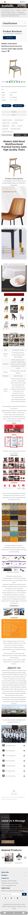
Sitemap (19, 906)
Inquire (7, 105)
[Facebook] (2, 898)
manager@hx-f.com (11, 885)
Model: (3, 92)
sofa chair (14, 123)
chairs (13, 126)
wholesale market (15, 129)
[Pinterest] (14, 898)
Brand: (3, 95)
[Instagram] (11, 898)
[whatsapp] (18, 898)
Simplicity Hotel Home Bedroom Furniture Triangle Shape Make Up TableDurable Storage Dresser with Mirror (19, 863)
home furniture (19, 120)
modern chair (6, 123)
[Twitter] (8, 898)
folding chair (5, 126)
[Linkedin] (5, 898)
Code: (2, 97)
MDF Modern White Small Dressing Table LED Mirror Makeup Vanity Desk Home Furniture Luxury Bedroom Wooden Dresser (9, 863)
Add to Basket (18, 105)
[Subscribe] (24, 894)
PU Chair (20, 126)
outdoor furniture (7, 120)
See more (8, 37)
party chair (5, 129)
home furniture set (7, 131)
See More (7, 841)
